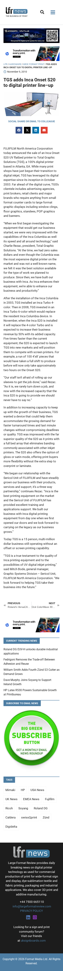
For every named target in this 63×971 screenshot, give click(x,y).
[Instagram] (35, 917)
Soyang (23, 808)
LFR (6, 64)
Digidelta (11, 826)
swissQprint (29, 817)
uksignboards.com (33, 940)
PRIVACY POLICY (31, 911)
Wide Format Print (33, 64)
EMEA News (31, 799)
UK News (11, 799)
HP (23, 790)
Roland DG (41, 808)
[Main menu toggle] (53, 12)
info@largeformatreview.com (31, 906)
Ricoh (9, 808)
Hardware (15, 64)
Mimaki (10, 790)
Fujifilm (49, 799)
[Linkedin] (28, 917)
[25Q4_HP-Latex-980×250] (31, 53)
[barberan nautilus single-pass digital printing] (31, 35)
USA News (37, 790)
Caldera (10, 817)
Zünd (46, 817)
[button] (42, 12)
